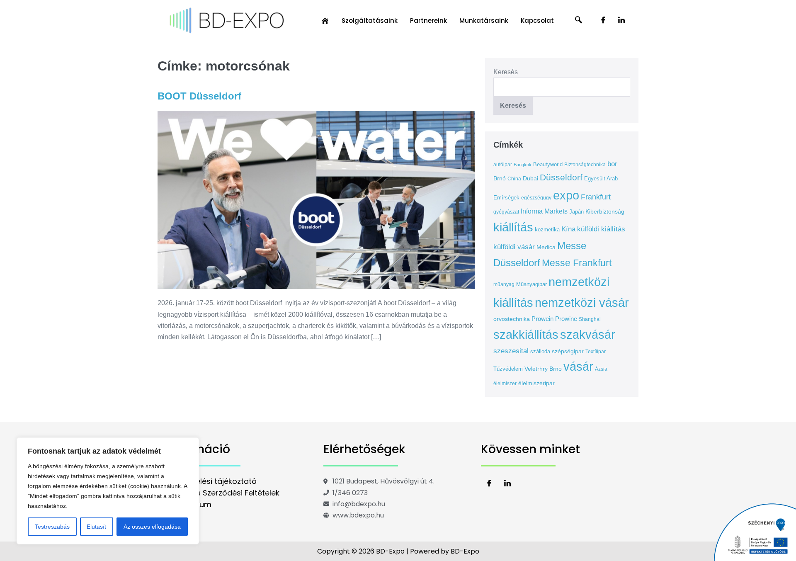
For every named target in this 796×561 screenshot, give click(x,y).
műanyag (503, 284)
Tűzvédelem (508, 369)
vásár (578, 366)
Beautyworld (548, 164)
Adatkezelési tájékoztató (211, 481)
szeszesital (511, 351)
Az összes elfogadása (152, 526)
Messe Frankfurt (577, 262)
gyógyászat (506, 212)
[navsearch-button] (578, 20)
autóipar (502, 165)
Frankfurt (596, 197)
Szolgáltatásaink (370, 20)
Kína (568, 229)
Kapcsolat (537, 20)
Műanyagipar (531, 284)
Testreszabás (52, 526)
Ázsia (601, 369)
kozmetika (547, 229)
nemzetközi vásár (582, 302)
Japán (576, 212)
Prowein (542, 318)
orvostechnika (511, 319)
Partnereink (428, 20)
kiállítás (513, 227)
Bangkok (522, 164)
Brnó (499, 178)
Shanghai (590, 319)
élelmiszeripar (536, 383)
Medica (546, 247)
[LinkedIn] (621, 21)
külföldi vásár (514, 246)
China (514, 179)
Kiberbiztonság (604, 211)
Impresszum (188, 504)
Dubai (530, 178)
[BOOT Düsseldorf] (316, 200)
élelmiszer (505, 383)
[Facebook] (603, 21)
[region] (108, 490)
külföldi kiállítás (601, 229)
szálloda (540, 351)
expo (566, 195)
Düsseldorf (561, 177)
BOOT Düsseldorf (199, 96)
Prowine (566, 318)
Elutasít (96, 526)
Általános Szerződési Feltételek (222, 493)
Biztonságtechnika (585, 165)
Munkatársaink (483, 20)
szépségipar (568, 351)
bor (612, 164)
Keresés (505, 71)
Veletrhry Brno (543, 368)
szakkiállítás (525, 334)
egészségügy (536, 198)
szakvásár (587, 334)
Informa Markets (544, 211)
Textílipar (595, 352)
